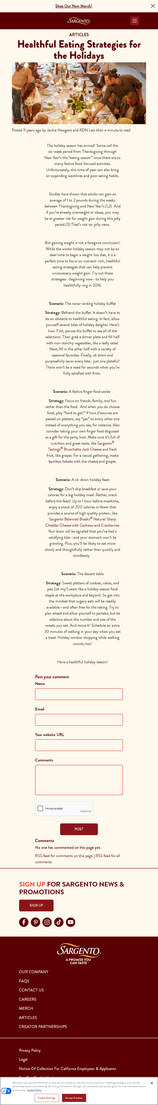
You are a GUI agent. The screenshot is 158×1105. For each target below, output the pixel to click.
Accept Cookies (74, 1098)
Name (40, 684)
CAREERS (27, 999)
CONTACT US (31, 990)
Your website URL (49, 735)
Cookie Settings (46, 1098)
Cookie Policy (34, 1090)
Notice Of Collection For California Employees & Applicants (67, 1069)
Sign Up (36, 905)
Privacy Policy (30, 1050)
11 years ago (32, 130)
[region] (79, 1091)
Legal (23, 1059)
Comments (44, 760)
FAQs (24, 981)
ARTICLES (28, 1018)
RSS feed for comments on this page (64, 856)
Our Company (33, 972)
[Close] (153, 6)
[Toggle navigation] (134, 20)
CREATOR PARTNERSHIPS (43, 1027)
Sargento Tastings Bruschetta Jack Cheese (81, 446)
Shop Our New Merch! (73, 6)
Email (39, 709)
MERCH (26, 1008)
